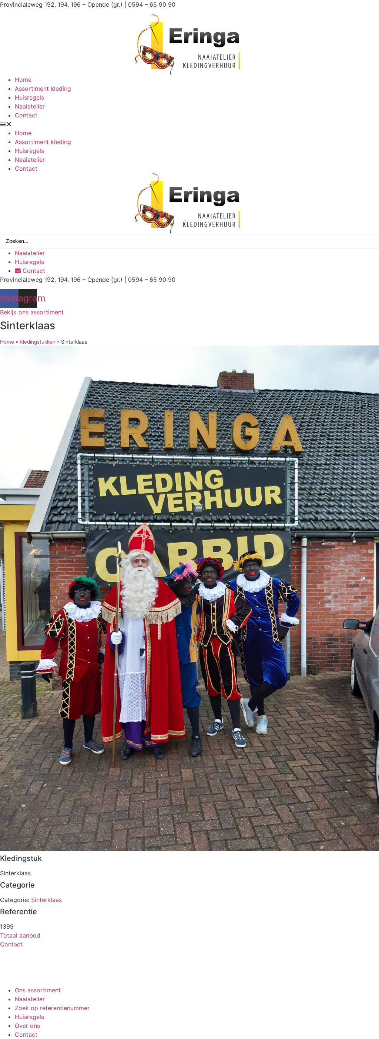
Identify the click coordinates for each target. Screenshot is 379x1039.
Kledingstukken (38, 342)
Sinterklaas (46, 899)
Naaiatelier (30, 106)
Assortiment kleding (43, 88)
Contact (26, 115)
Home (23, 79)
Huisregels (29, 97)
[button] (189, 124)
